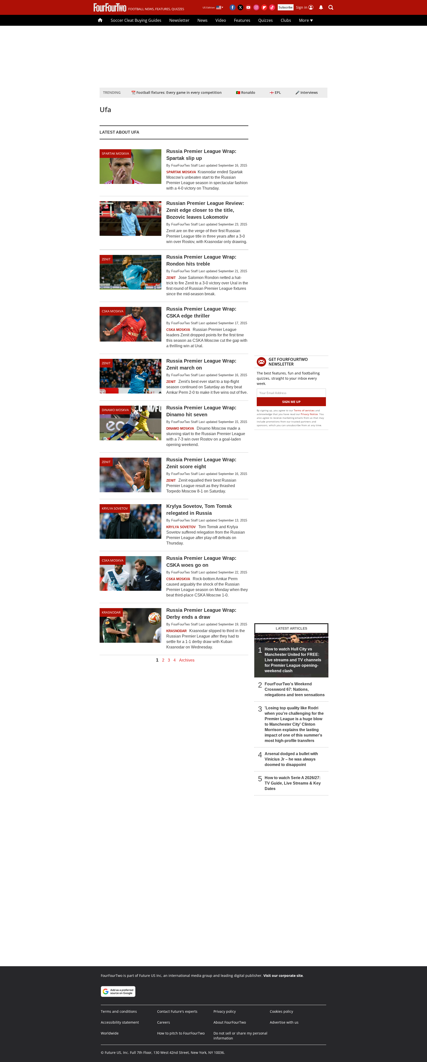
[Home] (100, 20)
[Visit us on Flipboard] (264, 7)
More (304, 20)
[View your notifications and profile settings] (321, 7)
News (202, 20)
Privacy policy (225, 1011)
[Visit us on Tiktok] (272, 7)
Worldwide (110, 1033)
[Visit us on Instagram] (256, 7)
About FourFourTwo (230, 1022)
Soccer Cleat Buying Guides (136, 20)
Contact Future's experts (177, 1011)
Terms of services (304, 410)
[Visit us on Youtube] (248, 7)
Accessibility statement (120, 1022)
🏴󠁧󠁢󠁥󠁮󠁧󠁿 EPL (275, 92)
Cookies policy (281, 1011)
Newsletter (179, 20)
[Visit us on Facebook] (232, 7)
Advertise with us (284, 1022)
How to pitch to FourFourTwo (181, 1033)
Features (242, 20)
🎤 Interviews (306, 92)
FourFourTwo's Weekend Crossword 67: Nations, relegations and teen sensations (295, 689)
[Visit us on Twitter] (240, 7)
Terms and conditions (119, 1011)
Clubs (286, 20)
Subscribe (286, 7)
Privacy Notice (309, 414)
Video (220, 20)
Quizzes (265, 20)
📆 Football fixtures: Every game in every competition (176, 92)
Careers (163, 1022)
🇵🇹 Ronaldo (245, 92)
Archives (186, 660)
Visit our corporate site (283, 975)
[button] (330, 7)
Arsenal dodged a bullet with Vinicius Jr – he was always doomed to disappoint (291, 759)
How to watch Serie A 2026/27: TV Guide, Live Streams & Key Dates (293, 783)
